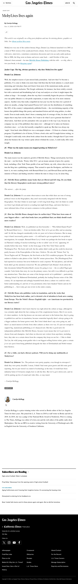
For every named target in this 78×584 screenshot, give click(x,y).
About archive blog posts (21, 41)
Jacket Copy (6, 10)
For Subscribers (7, 487)
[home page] (39, 3)
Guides (29, 562)
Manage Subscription (58, 562)
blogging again (25, 63)
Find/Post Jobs (7, 554)
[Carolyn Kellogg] (7, 399)
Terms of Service (25, 579)
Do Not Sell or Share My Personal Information (61, 579)
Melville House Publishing (39, 60)
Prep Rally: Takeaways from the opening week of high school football (25, 482)
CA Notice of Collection (43, 579)
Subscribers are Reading (14, 471)
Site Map (4, 534)
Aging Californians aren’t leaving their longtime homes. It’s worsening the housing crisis (31, 490)
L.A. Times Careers (57, 558)
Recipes (29, 558)
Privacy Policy (33, 579)
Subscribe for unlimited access (11, 531)
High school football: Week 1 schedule (14, 476)
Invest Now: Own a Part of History (10, 568)
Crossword (30, 550)
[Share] (6, 32)
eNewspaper (6, 550)
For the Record (56, 554)
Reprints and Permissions (59, 566)
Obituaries (30, 554)
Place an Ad (6, 558)
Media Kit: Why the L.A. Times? (12, 562)
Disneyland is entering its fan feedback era (16, 496)
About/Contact (56, 550)
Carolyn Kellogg (12, 23)
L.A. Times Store (32, 566)
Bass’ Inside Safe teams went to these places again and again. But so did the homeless (31, 502)
